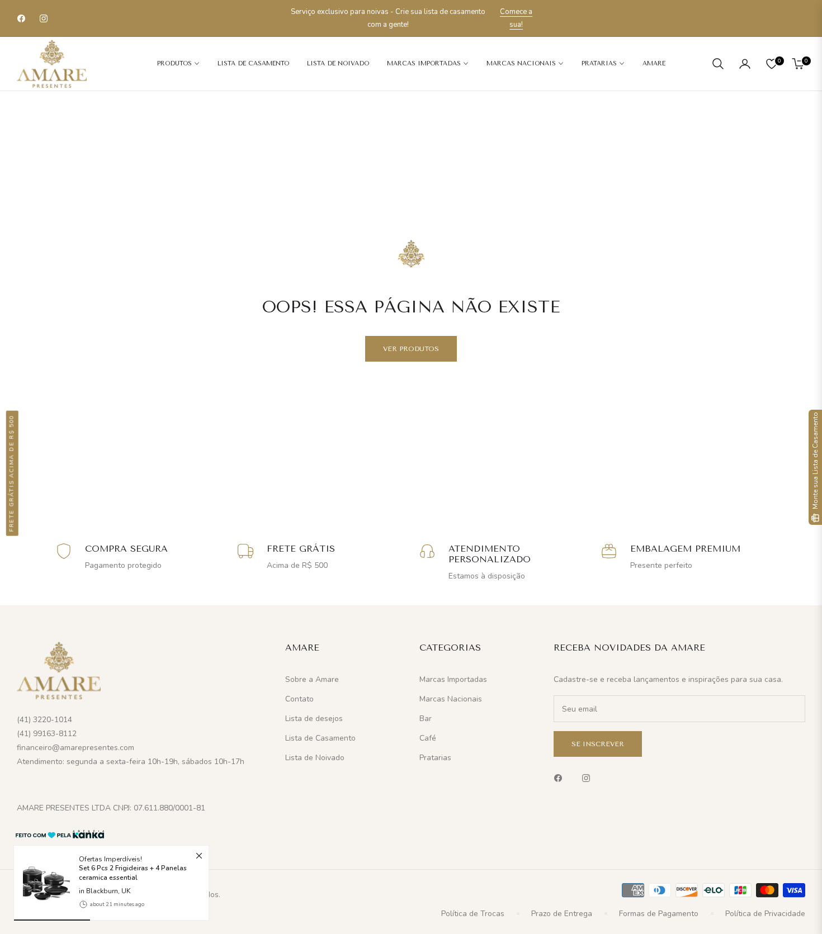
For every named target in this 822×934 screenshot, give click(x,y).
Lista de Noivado (314, 757)
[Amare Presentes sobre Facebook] (561, 777)
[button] (718, 64)
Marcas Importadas (453, 679)
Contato (299, 699)
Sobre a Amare (312, 679)
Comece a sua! (516, 18)
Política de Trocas (472, 913)
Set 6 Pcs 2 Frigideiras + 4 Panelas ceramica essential (133, 873)
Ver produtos (411, 349)
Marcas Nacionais (450, 699)
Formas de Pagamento (658, 913)
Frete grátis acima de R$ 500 (12, 473)
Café (427, 738)
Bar (425, 718)
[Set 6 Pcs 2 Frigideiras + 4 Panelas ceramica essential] (42, 883)
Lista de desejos (314, 718)
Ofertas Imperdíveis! (133, 868)
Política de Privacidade (765, 913)
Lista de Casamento (320, 738)
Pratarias (435, 757)
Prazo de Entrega (561, 913)
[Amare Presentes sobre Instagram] (589, 777)
